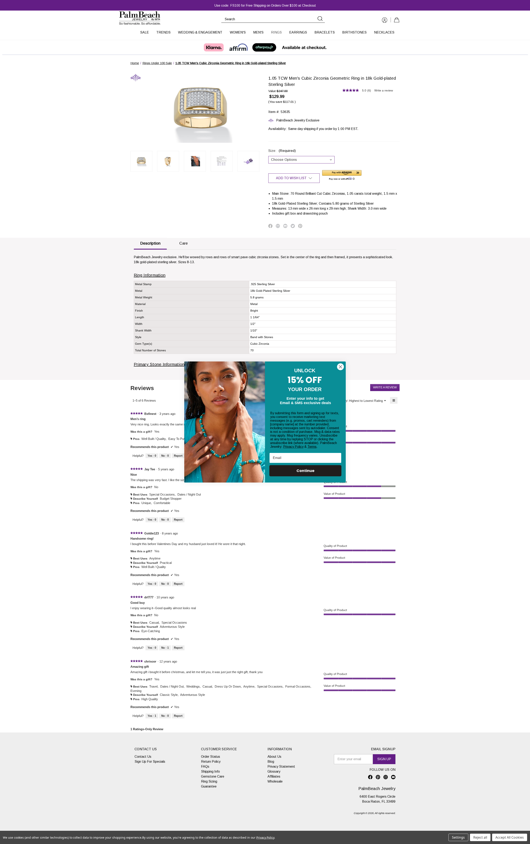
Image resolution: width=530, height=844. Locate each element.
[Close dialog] (340, 366)
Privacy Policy (293, 446)
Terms (312, 446)
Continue (305, 470)
